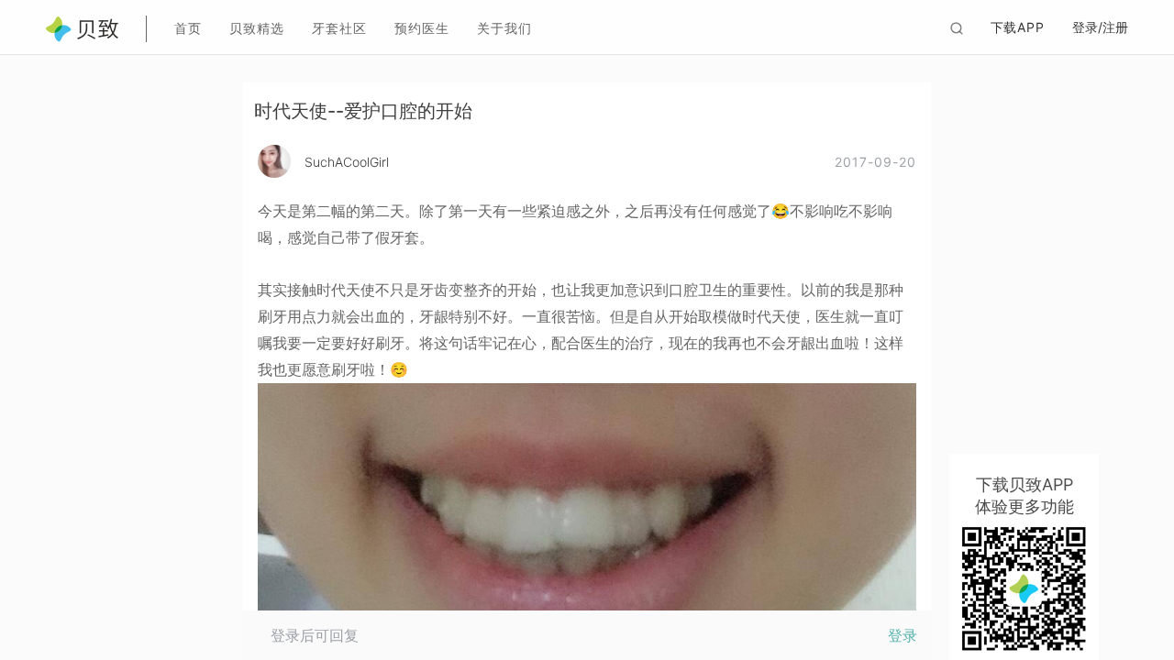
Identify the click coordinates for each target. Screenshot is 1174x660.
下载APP (1018, 27)
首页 (188, 28)
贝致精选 (256, 28)
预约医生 (421, 28)
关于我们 (504, 28)
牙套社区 (339, 28)
